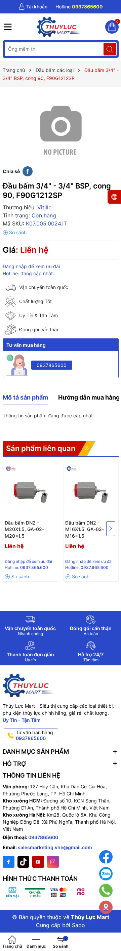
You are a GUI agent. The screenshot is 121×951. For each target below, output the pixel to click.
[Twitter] (23, 862)
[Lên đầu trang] (111, 928)
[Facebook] (8, 862)
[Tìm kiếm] (110, 49)
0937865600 (52, 365)
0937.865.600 (34, 567)
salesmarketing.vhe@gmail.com (55, 847)
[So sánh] (15, 232)
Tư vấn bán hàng (34, 735)
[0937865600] (79, 6)
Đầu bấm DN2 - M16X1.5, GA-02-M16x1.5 (84, 529)
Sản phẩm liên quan (40, 448)
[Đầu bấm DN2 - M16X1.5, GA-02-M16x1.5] (91, 490)
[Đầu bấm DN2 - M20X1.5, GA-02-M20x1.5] (30, 490)
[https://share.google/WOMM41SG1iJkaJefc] (106, 907)
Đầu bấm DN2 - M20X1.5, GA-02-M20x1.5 (24, 529)
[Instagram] (53, 862)
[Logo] (59, 27)
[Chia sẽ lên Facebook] (28, 171)
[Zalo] (106, 873)
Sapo (78, 925)
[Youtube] (38, 862)
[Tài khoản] (32, 6)
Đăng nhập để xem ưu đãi (31, 266)
